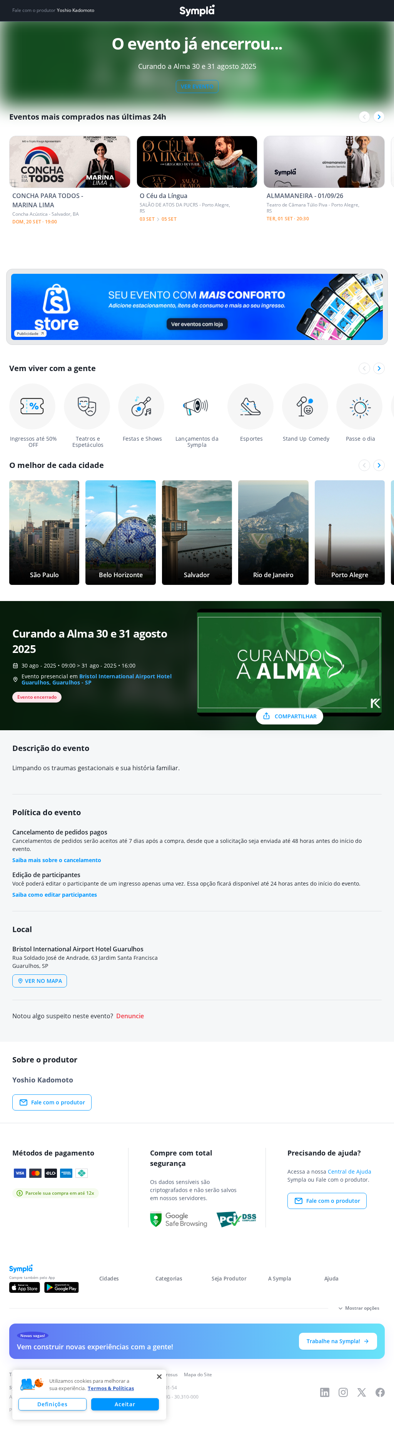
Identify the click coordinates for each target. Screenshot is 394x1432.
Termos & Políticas (111, 1388)
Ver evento (197, 86)
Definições (52, 1404)
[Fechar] (159, 1376)
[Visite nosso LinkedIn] (324, 1392)
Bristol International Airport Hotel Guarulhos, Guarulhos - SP (97, 679)
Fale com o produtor (58, 1102)
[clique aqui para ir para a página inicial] (197, 10)
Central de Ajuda (349, 1171)
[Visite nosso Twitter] (361, 1392)
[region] (89, 1395)
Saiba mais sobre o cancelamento (56, 860)
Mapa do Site (198, 1374)
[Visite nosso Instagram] (343, 1392)
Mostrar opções (362, 1308)
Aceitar (125, 1404)
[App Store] (24, 1287)
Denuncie (130, 1016)
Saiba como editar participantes (54, 894)
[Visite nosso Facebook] (380, 1392)
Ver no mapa (43, 980)
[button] (32, 1384)
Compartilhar (296, 716)
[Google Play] (61, 1287)
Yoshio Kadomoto (75, 10)
